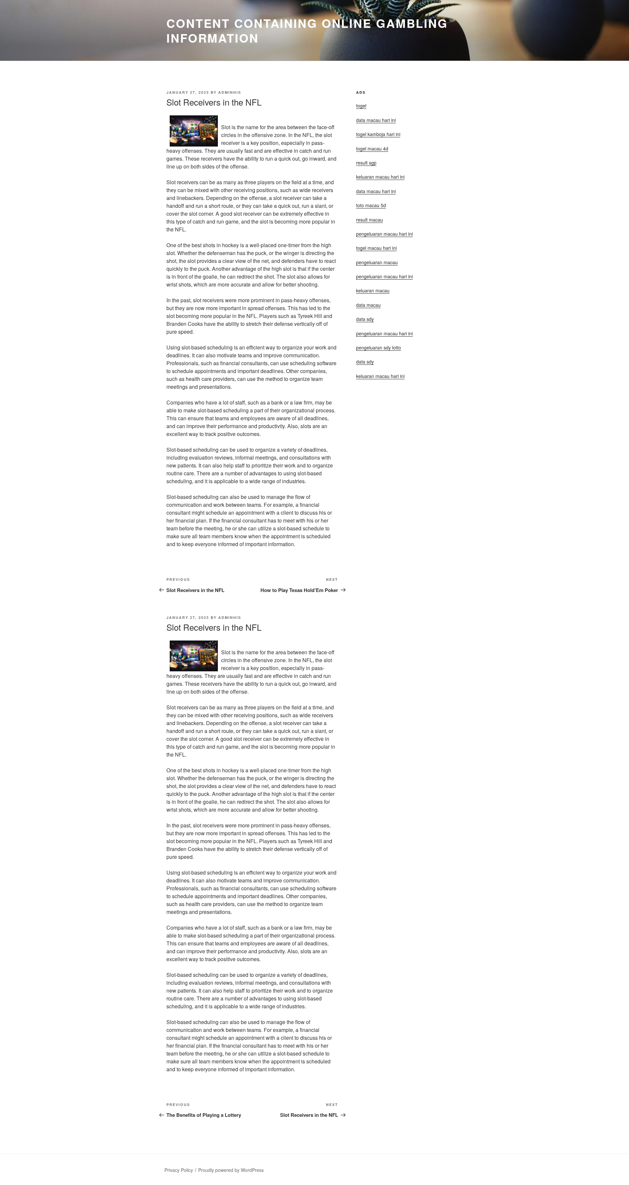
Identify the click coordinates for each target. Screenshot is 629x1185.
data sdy (365, 361)
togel (361, 105)
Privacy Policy (178, 1170)
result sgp (366, 162)
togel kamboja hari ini (378, 134)
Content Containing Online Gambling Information (307, 30)
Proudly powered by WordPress (231, 1170)
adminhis (229, 92)
